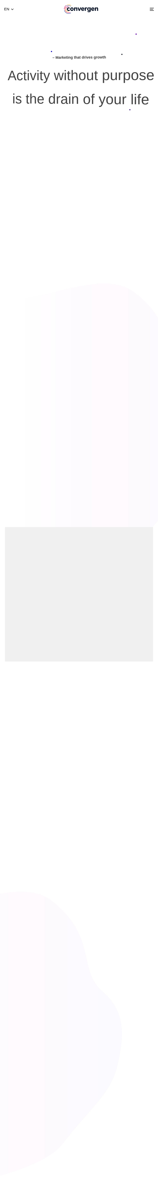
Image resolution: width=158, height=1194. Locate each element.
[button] (9, 9)
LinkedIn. (102, 791)
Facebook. (64, 791)
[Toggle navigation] (129, 9)
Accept (107, 1175)
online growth (51, 706)
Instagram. (84, 791)
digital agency (90, 695)
